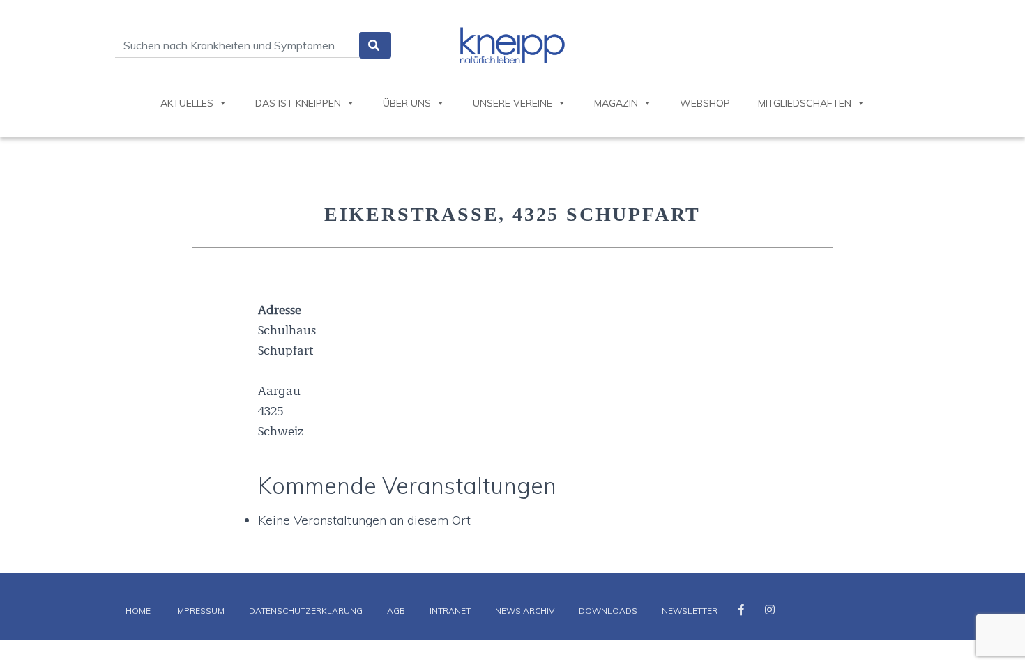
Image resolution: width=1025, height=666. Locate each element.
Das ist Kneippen (298, 103)
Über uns (407, 103)
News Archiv (524, 610)
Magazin (616, 103)
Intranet (450, 610)
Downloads (608, 610)
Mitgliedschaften (804, 103)
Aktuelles (186, 103)
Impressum (200, 610)
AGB (396, 610)
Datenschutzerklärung (306, 610)
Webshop (705, 103)
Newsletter (690, 610)
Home (138, 610)
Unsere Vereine (512, 103)
